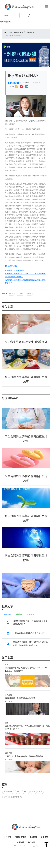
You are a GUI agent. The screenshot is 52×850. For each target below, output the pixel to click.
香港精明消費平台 (16, 797)
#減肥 (11, 293)
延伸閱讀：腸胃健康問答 (14, 270)
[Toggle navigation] (46, 6)
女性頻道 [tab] (18, 614)
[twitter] (21, 86)
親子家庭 (33, 837)
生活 (40, 791)
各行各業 (31, 842)
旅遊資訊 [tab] (30, 614)
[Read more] (26, 585)
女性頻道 (7, 837)
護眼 (33, 791)
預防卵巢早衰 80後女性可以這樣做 (26, 341)
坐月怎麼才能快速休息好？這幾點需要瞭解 (24, 756)
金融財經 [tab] (7, 614)
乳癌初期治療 (8, 791)
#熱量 (29, 293)
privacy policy (34, 846)
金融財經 (20, 842)
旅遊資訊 (44, 837)
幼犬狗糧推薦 (5, 22)
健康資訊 (30, 32)
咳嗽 (18, 791)
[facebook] (16, 86)
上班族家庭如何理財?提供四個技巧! (29, 633)
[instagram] (26, 86)
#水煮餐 (20, 293)
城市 (5, 797)
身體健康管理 (19, 32)
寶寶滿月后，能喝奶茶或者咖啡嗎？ (21, 698)
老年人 (26, 791)
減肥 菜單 (23, 149)
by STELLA (26, 83)
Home (9, 32)
